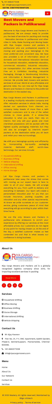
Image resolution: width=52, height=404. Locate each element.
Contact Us (7, 380)
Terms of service (32, 402)
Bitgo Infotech (26, 398)
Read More (11, 278)
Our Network (8, 376)
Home (4, 367)
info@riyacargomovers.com (18, 5)
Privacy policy (16, 402)
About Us (6, 371)
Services (6, 384)
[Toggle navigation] (47, 13)
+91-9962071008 (11, 2)
